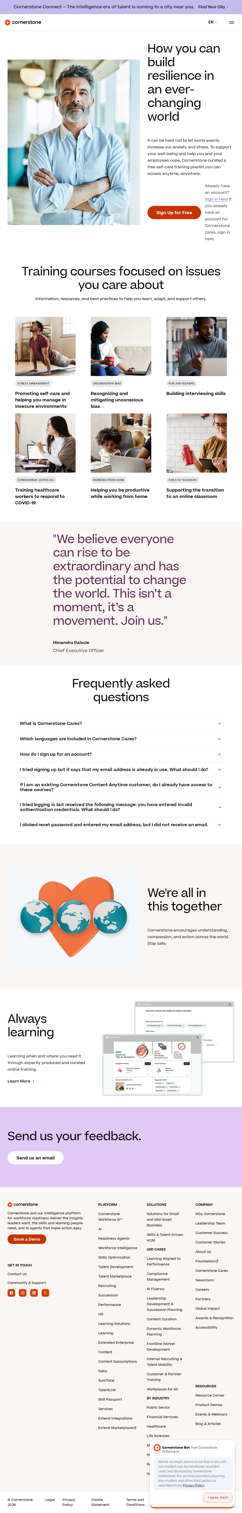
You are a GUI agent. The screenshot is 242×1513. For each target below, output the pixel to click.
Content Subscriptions (117, 1361)
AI (100, 1229)
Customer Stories (210, 1242)
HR (100, 1314)
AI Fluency (155, 1289)
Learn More (19, 1081)
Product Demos (208, 1404)
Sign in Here (216, 199)
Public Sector (158, 1407)
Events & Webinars (211, 1414)
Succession (108, 1295)
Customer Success (211, 1232)
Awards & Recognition (214, 1318)
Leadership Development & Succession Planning (164, 1304)
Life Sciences (158, 1435)
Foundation (205, 1261)
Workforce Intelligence (117, 1248)
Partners (203, 1299)
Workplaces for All (162, 1389)
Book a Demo (27, 1239)
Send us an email (36, 1158)
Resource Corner (210, 1395)
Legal (50, 1499)
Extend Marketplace (115, 1427)
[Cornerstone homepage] (53, 1204)
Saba (102, 1371)
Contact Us (17, 1274)
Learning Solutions (114, 1323)
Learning (105, 1333)
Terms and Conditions (135, 1502)
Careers (202, 1289)
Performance (109, 1304)
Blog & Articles (208, 1423)
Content (105, 1352)
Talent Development (115, 1267)
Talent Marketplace (115, 1276)
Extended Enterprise (116, 1342)
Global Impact (207, 1308)
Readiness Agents (114, 1238)
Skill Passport (110, 1399)
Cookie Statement (100, 1502)
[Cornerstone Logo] (23, 22)
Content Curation (162, 1319)
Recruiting (107, 1285)
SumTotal (106, 1380)
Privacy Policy (68, 1502)
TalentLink (107, 1390)
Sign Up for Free (174, 213)
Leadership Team (210, 1223)
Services (105, 1409)
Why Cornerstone (210, 1213)
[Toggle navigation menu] (229, 22)
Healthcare (156, 1426)
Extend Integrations (115, 1418)
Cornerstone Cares (211, 1270)
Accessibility (206, 1327)
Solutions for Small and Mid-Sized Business (163, 1219)
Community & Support (27, 1282)
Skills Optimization (114, 1257)
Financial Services (162, 1417)
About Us (203, 1251)
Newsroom (204, 1280)
